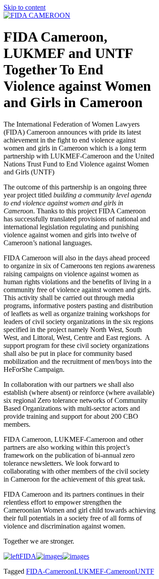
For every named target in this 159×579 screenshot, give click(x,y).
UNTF (144, 571)
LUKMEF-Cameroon (104, 571)
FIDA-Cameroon (50, 571)
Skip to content (24, 7)
